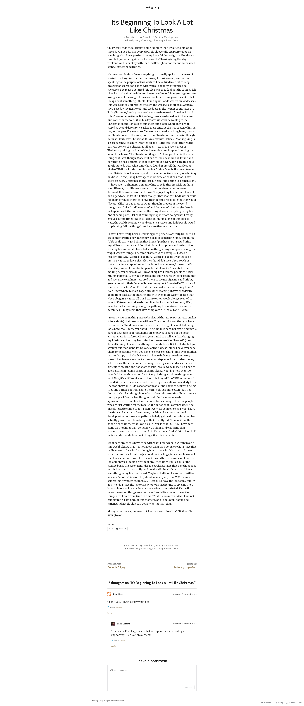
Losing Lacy (152, 7)
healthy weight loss (136, 40)
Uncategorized (171, 37)
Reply (109, 613)
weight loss (152, 40)
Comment (188, 687)
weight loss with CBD (169, 40)
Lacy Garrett (132, 37)
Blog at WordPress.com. (114, 700)
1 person (119, 607)
